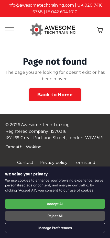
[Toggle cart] (100, 30)
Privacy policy (54, 162)
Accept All (55, 204)
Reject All (55, 216)
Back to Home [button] (55, 95)
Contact (25, 162)
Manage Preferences (55, 228)
